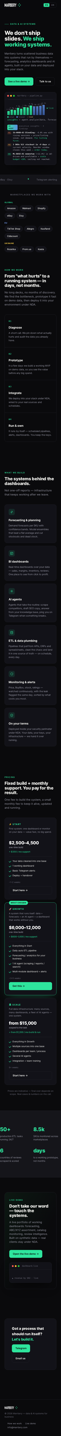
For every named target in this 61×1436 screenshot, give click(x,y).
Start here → (20, 890)
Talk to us (45, 81)
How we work (14, 1423)
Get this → (19, 985)
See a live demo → (19, 81)
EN (46, 5)
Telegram (21, 1348)
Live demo (30, 1423)
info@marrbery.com (17, 1427)
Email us (20, 1358)
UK (52, 5)
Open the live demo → (26, 1253)
